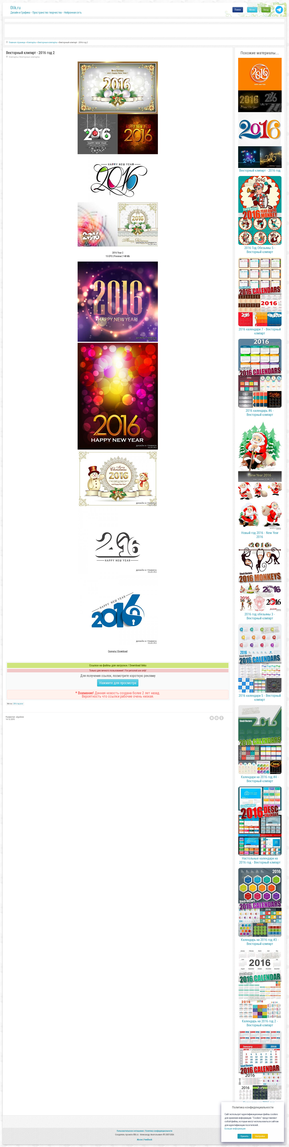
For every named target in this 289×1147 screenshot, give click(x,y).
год (18, 704)
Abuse (139, 1139)
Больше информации (235, 1128)
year (21, 704)
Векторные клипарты (30, 57)
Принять (244, 1136)
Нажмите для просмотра (117, 683)
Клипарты (13, 57)
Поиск (238, 9)
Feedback (148, 1139)
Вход (266, 9)
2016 (15, 704)
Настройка (260, 1136)
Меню (252, 9)
